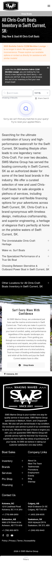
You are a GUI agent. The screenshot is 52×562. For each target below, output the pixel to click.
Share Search (43, 98)
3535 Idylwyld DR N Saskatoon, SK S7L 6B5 (39, 524)
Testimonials (33, 466)
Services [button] (7, 473)
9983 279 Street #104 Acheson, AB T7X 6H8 (12, 524)
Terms (20, 540)
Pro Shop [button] (7, 479)
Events (31, 475)
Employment (33, 472)
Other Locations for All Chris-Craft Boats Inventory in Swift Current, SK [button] (22, 284)
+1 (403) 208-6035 (36, 514)
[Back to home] (11, 6)
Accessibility (29, 540)
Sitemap (31, 481)
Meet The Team (35, 463)
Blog (30, 478)
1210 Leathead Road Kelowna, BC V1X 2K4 (12, 508)
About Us (32, 460)
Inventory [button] (7, 461)
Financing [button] (7, 485)
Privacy (12, 540)
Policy (4, 540)
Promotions (33, 469)
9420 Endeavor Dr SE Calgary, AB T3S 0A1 (38, 508)
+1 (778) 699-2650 (10, 514)
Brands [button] (6, 467)
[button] (49, 6)
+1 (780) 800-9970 (10, 530)
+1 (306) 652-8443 (36, 530)
